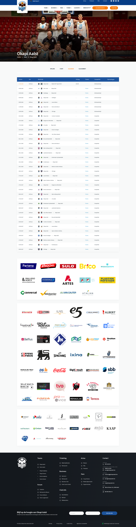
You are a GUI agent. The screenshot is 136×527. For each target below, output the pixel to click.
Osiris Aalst (42, 467)
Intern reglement (44, 498)
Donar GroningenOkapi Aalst (51, 235)
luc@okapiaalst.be (109, 483)
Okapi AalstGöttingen (49, 97)
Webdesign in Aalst (108, 523)
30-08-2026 (21, 88)
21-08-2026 (21, 84)
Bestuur (64, 497)
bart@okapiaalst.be (110, 479)
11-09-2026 (21, 107)
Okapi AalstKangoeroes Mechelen (52, 185)
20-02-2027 (21, 203)
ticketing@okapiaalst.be (111, 474)
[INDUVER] (59, 328)
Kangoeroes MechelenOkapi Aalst (52, 120)
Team (25, 57)
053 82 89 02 (108, 464)
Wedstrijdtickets (66, 463)
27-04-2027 (21, 240)
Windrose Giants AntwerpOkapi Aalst (52, 240)
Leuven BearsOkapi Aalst (50, 176)
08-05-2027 (21, 249)
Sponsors (64, 476)
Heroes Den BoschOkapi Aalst (51, 189)
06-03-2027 (21, 208)
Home (19, 57)
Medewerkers (65, 500)
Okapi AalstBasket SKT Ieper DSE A (52, 84)
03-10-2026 (21, 116)
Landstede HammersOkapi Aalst (51, 153)
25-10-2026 (21, 129)
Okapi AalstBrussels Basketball (51, 217)
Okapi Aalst (42, 464)
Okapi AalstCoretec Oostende (51, 116)
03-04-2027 (21, 222)
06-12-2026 (21, 153)
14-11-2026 (21, 143)
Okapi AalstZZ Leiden (49, 199)
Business (54, 8)
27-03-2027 (21, 217)
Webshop (86, 8)
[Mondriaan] (76, 327)
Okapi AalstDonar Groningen (51, 130)
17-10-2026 (21, 125)
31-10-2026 (21, 134)
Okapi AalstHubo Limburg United (51, 194)
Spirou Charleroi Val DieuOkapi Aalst (52, 180)
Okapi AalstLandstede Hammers (51, 208)
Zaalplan (42, 489)
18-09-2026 (21, 111)
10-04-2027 (21, 226)
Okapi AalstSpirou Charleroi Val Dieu (52, 231)
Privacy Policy (59, 523)
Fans (61, 8)
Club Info (77, 8)
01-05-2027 (21, 244)
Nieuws (85, 463)
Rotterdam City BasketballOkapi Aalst (53, 203)
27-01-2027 (21, 185)
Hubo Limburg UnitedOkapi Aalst (51, 148)
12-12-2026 (21, 157)
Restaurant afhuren (44, 492)
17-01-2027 (21, 176)
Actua (84, 1)
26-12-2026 (21, 166)
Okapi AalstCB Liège (49, 111)
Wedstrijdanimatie (87, 481)
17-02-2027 (21, 199)
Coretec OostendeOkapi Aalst (51, 222)
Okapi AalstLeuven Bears (50, 102)
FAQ (99, 1)
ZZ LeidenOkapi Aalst (49, 125)
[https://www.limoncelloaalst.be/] (43, 328)
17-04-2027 (21, 231)
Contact (105, 1)
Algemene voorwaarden (82, 523)
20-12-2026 (21, 162)
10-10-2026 (21, 120)
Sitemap (50, 523)
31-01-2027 (21, 189)
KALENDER (71, 69)
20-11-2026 (21, 148)
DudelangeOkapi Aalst (49, 93)
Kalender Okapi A (100, 8)
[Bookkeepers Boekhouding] (29, 283)
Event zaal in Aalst (66, 484)
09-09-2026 (21, 102)
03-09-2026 (21, 93)
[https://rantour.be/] (43, 314)
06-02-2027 (21, 194)
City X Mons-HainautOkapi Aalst (51, 212)
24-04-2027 (21, 235)
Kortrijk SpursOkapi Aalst (50, 162)
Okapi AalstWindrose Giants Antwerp (52, 166)
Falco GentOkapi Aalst (49, 88)
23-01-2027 (21, 180)
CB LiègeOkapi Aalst (49, 249)
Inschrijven (109, 513)
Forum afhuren (43, 495)
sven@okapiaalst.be (110, 470)
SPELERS (52, 69)
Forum (68, 8)
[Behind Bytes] (27, 341)
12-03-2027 (21, 212)
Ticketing (114, 8)
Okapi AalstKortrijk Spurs (50, 245)
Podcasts (92, 1)
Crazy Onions (86, 479)
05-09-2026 (21, 97)
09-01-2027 (21, 171)
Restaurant (64, 466)
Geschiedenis (65, 495)
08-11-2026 (21, 139)
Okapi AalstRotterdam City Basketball (53, 157)
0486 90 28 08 (108, 468)
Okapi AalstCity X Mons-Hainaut (51, 134)
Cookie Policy (69, 523)
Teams (46, 8)
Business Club (65, 481)
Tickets (86, 88)
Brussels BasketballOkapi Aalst (51, 139)
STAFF (61, 69)
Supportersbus (86, 484)
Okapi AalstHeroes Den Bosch (51, 107)
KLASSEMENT (82, 69)
